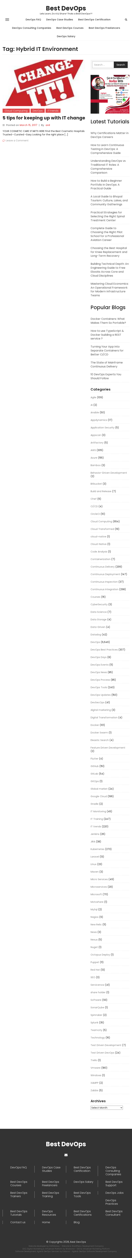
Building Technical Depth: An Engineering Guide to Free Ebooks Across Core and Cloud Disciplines (110, 270)
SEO (93, 977)
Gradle (94, 804)
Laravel (95, 856)
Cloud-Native (99, 544)
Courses (95, 597)
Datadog (96, 634)
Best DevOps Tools (82, 1194)
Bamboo (96, 465)
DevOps (38, 110)
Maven (95, 871)
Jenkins (95, 834)
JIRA (93, 841)
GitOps (95, 781)
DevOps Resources (49, 1213)
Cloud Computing (16, 110)
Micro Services (99, 879)
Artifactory (97, 442)
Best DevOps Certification (94, 19)
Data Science (99, 612)
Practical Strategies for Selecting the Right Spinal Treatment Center (108, 216)
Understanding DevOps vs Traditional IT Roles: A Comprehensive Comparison (108, 167)
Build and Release (101, 491)
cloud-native (98, 536)
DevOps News (99, 672)
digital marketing (101, 710)
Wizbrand (70, 1248)
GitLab (94, 773)
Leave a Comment (17, 140)
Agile (93, 397)
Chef (94, 499)
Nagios (94, 917)
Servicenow (97, 985)
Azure (94, 457)
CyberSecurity (99, 604)
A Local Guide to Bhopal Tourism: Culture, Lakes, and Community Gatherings (109, 200)
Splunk (94, 1022)
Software (96, 1000)
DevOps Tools (99, 687)
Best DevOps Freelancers (104, 28)
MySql (94, 909)
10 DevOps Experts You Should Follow (106, 376)
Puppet (95, 962)
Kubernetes (97, 849)
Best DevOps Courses (70, 28)
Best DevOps (66, 8)
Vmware (96, 1067)
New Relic (96, 924)
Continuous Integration (104, 589)
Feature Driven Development (108, 747)
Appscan (96, 435)
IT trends (53, 110)
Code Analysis (99, 551)
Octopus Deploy (100, 954)
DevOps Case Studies (59, 19)
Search (121, 64)
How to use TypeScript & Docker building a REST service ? (107, 335)
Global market (99, 789)
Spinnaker (96, 1015)
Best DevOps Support (114, 1183)
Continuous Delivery (103, 566)
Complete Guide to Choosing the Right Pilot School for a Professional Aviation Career (107, 234)
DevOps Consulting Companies (31, 28)
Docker (95, 725)
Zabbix (94, 1090)
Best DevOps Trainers (18, 1194)
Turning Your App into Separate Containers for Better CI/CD (107, 350)
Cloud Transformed (102, 529)
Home (46, 1222)
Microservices (99, 887)
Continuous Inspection (104, 582)
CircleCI (95, 514)
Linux (93, 864)
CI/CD (94, 506)
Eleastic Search (100, 740)
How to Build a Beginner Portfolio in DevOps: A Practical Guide (106, 185)
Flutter (94, 758)
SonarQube (97, 1007)
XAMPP (94, 1083)
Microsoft (96, 894)
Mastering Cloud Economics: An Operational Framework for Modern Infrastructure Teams (110, 289)
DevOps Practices (112, 1202)
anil (48, 125)
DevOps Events (100, 664)
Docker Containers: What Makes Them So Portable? (108, 321)
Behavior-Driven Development (109, 473)
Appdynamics (99, 420)
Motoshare (97, 902)
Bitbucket (96, 483)
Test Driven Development (106, 1045)
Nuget (94, 947)
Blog (77, 1222)
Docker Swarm (99, 732)
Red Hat (95, 969)
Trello (94, 1060)
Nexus (94, 939)
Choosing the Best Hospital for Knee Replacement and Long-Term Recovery (109, 252)
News (94, 932)
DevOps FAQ (33, 19)
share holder (98, 992)
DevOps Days (99, 657)
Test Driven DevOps (102, 1052)
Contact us (17, 1222)
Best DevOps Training (50, 1194)
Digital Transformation (104, 717)
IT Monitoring (98, 811)
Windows (96, 1075)
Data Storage (99, 619)
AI (92, 405)
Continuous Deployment (105, 574)
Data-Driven (98, 627)
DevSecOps (97, 702)
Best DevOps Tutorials (18, 1213)
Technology (98, 1037)
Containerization (101, 559)
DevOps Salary (66, 36)
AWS (93, 450)
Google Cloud (99, 796)
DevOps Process (100, 680)
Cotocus (66, 1251)
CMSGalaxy (54, 1246)
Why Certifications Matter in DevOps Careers (110, 135)
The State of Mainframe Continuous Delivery (107, 364)
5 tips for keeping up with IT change (44, 118)
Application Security (102, 427)
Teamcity (96, 1030)
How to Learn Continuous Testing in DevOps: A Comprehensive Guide (107, 149)
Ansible (95, 412)
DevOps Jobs (115, 1193)
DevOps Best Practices (104, 649)
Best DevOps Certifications (83, 1213)
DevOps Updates (101, 695)
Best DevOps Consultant (114, 1213)
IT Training (97, 819)
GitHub (95, 766)
